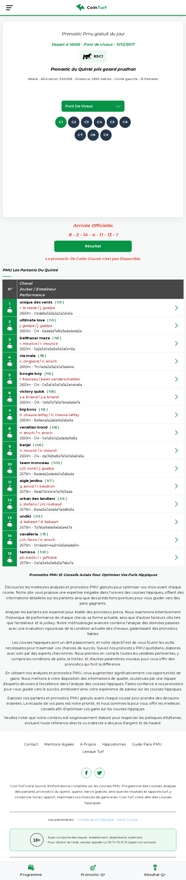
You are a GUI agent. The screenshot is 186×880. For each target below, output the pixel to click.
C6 (125, 122)
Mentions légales (59, 744)
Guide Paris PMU (147, 744)
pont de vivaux (79, 106)
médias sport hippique (96, 819)
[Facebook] (86, 773)
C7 (80, 135)
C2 (73, 122)
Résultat (93, 246)
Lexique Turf (93, 751)
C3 (86, 122)
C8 (93, 135)
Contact (31, 744)
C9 (105, 135)
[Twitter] (99, 773)
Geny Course (127, 819)
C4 (99, 122)
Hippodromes (114, 744)
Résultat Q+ (155, 875)
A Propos (88, 744)
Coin (97, 7)
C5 (112, 122)
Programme (31, 875)
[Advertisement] (98, 174)
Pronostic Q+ (93, 875)
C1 (61, 122)
